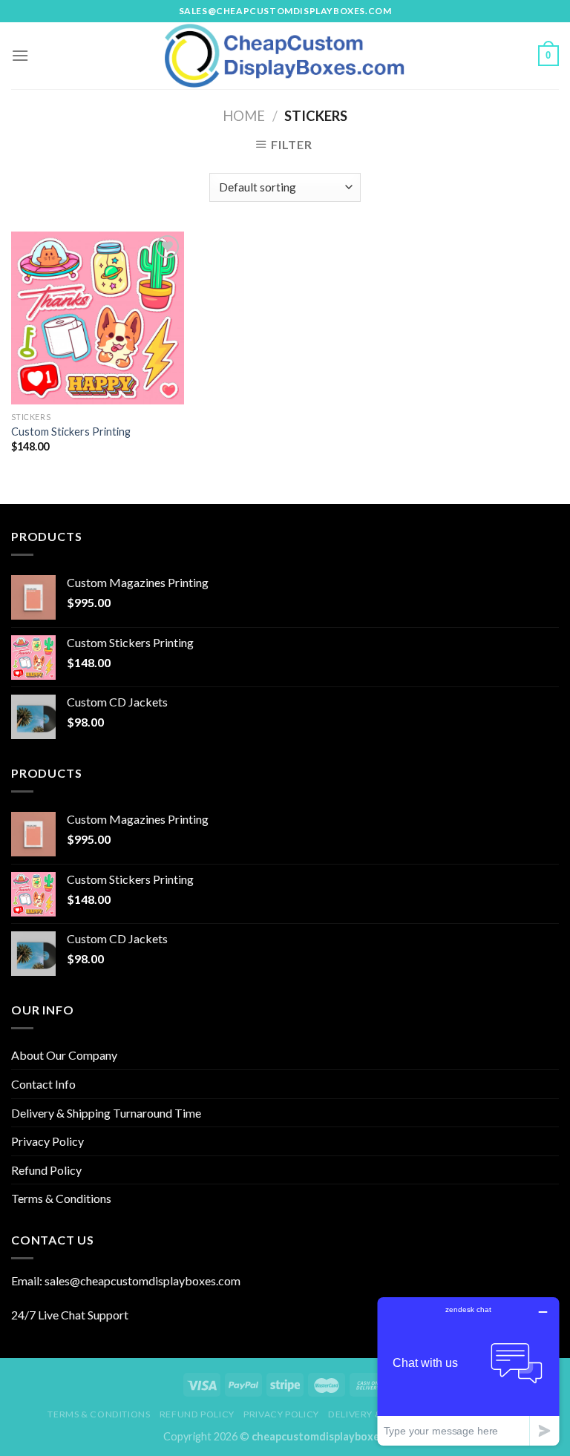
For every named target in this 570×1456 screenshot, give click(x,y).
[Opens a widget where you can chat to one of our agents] (468, 1371)
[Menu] (20, 55)
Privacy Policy (47, 1141)
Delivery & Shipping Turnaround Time (106, 1113)
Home (244, 116)
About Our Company (64, 1055)
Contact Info (43, 1084)
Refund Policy (46, 1170)
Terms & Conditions (61, 1198)
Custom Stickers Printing (71, 431)
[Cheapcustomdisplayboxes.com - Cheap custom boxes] (285, 56)
